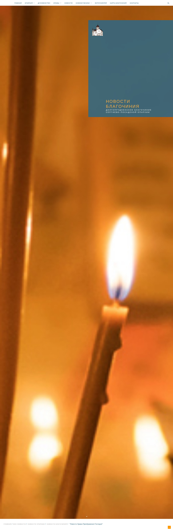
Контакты (134, 3)
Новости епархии (36, 524)
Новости (68, 3)
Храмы (56, 3)
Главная (18, 3)
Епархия (29, 3)
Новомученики (83, 3)
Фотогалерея (101, 3)
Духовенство (44, 3)
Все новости (19, 524)
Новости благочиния (57, 524)
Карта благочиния (118, 3)
